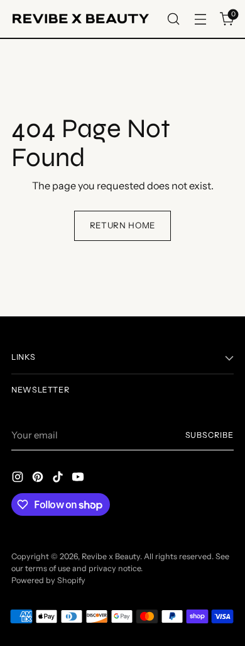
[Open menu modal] (200, 19)
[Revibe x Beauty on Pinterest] (38, 479)
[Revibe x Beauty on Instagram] (18, 479)
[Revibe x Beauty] (80, 19)
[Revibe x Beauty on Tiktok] (59, 479)
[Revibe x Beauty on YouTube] (79, 479)
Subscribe (209, 435)
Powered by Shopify (48, 580)
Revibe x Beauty (111, 556)
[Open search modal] (173, 19)
